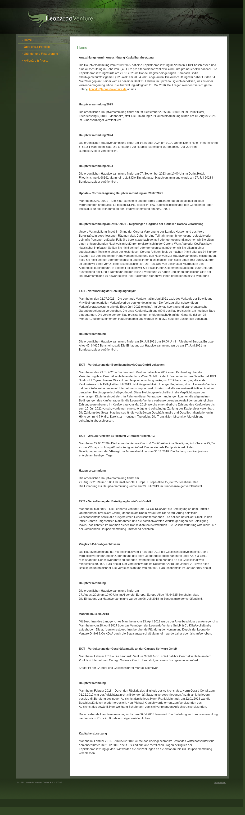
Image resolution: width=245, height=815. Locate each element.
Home (28, 40)
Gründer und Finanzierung (41, 53)
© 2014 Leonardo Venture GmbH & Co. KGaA (39, 782)
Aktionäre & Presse (36, 60)
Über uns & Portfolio (37, 47)
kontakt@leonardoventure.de (108, 89)
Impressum (220, 782)
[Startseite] (60, 19)
